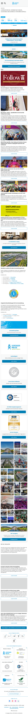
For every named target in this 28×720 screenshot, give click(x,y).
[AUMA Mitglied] (9, 636)
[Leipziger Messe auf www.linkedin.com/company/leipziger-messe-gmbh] (18, 701)
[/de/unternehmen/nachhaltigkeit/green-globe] (7, 667)
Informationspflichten (14, 708)
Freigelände (12, 278)
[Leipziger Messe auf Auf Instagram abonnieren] (15, 701)
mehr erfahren (14, 361)
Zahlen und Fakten (8, 315)
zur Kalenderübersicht (14, 335)
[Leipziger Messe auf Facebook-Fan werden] (9, 701)
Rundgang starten (14, 539)
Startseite (2, 8)
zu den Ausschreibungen (14, 693)
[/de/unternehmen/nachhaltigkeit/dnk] (21, 653)
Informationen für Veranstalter (14, 66)
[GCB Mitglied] (23, 636)
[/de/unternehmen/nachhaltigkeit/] (7, 653)
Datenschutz (21, 707)
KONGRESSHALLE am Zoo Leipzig (16, 283)
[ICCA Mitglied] (14, 641)
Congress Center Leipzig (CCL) (15, 282)
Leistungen (15, 314)
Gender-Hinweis (15, 707)
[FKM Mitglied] (14, 636)
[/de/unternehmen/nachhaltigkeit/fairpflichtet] (7, 680)
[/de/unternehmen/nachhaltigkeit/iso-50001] (21, 667)
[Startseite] (15, 3)
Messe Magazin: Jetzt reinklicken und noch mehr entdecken (13, 627)
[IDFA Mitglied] (18, 636)
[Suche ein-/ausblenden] (5, 3)
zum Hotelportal (14, 247)
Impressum (6, 707)
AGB (10, 707)
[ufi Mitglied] (5, 636)
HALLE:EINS (14, 281)
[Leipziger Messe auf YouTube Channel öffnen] (12, 701)
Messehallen (13, 277)
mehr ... (14, 45)
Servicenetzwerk (10, 318)
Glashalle (13, 279)
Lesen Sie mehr (14, 93)
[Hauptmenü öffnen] (2, 3)
